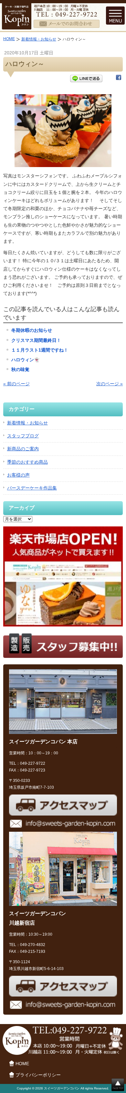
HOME (9, 39)
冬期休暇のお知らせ (31, 330)
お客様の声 (18, 475)
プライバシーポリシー (38, 1074)
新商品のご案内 (23, 448)
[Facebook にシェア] (118, 78)
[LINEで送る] (86, 78)
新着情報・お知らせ (38, 39)
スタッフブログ (23, 435)
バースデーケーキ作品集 (32, 487)
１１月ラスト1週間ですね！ (39, 350)
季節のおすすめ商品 (27, 462)
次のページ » (109, 383)
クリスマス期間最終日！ (36, 340)
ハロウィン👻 (25, 359)
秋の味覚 (20, 369)
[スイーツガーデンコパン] (16, 25)
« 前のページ (16, 383)
